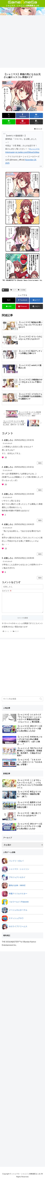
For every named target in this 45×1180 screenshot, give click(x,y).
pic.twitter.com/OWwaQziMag (27, 152)
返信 (40, 463)
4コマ (6, 290)
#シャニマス (34, 149)
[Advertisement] (22, 43)
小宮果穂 (22, 290)
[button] (36, 121)
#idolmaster (10, 152)
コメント (7, 591)
